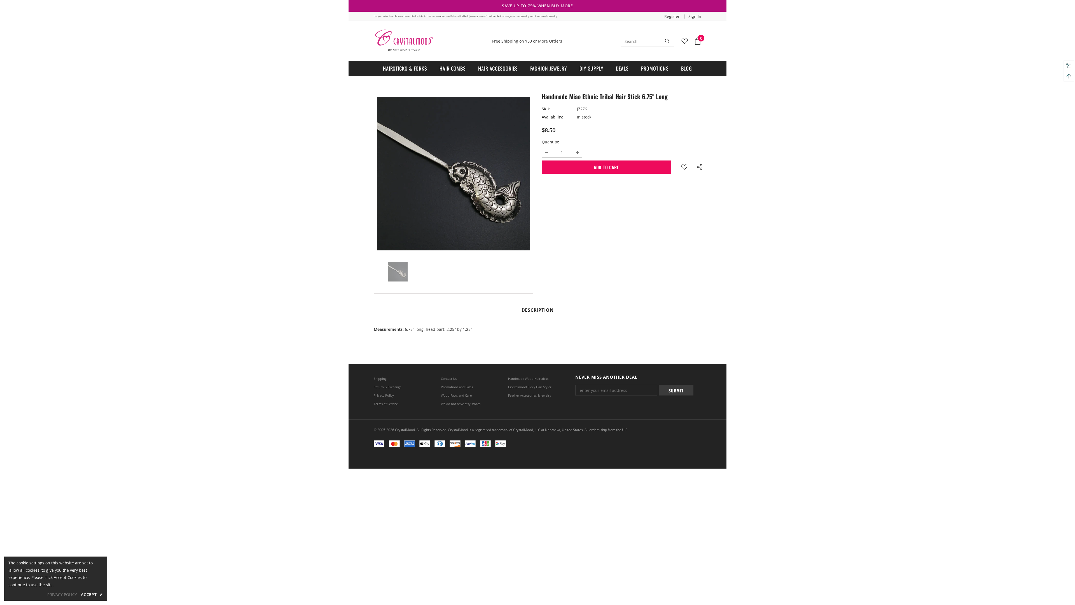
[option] (453, 173)
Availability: (552, 117)
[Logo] (403, 37)
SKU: (546, 108)
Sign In (694, 16)
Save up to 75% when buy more (537, 5)
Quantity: (550, 142)
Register (672, 16)
